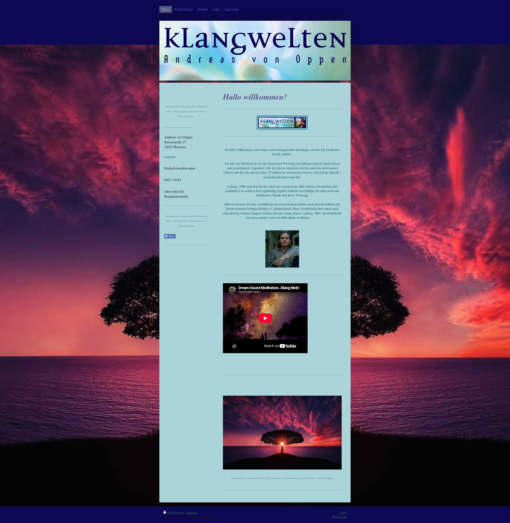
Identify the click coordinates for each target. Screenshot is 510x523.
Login (343, 512)
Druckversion (176, 512)
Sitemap (192, 512)
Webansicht (339, 517)
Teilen (171, 236)
